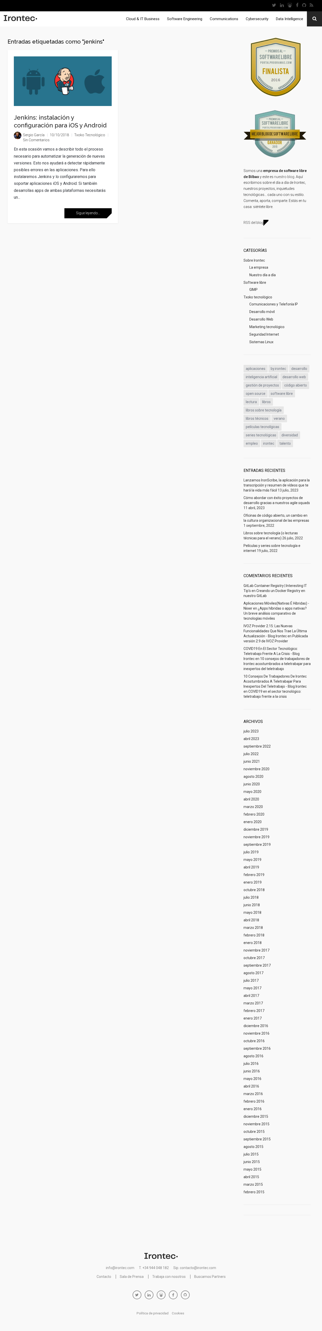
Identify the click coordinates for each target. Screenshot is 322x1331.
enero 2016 (253, 1109)
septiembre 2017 (257, 965)
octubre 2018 (254, 890)
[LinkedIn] (282, 5)
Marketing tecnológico (267, 327)
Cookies (178, 1313)
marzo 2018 (253, 928)
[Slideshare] (290, 5)
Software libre (255, 283)
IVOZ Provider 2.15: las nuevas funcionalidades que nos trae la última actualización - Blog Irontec (275, 631)
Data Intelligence (289, 19)
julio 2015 (251, 1154)
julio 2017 (251, 980)
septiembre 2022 (257, 746)
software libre (282, 394)
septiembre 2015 (257, 1139)
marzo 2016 (253, 1094)
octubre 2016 (254, 1041)
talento (285, 443)
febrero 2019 (254, 875)
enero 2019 (253, 882)
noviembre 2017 (256, 950)
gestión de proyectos (262, 385)
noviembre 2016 (256, 1033)
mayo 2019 (252, 860)
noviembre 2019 (256, 837)
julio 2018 (251, 897)
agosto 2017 (253, 973)
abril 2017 (251, 996)
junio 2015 (252, 1162)
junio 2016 (252, 1071)
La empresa (258, 267)
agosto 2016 (253, 1056)
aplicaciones (255, 369)
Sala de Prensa (132, 1277)
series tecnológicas (261, 435)
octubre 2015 (254, 1132)
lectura (251, 402)
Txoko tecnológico (89, 135)
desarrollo (299, 369)
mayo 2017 (252, 988)
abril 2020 (251, 799)
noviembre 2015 (256, 1124)
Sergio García (34, 135)
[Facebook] (297, 5)
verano (279, 418)
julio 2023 (251, 731)
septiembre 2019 (257, 845)
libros (266, 402)
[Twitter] (274, 5)
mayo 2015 (252, 1169)
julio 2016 (251, 1064)
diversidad (289, 435)
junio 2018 (252, 905)
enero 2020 (253, 822)
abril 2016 (251, 1086)
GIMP (253, 290)
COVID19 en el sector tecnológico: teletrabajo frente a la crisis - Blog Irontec (272, 654)
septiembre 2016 (257, 1048)
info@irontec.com (120, 1268)
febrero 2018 (254, 935)
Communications (224, 19)
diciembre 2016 (256, 1026)
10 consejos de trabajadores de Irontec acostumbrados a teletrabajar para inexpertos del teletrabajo (277, 664)
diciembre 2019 (256, 829)
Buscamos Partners (210, 1277)
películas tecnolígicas (262, 427)
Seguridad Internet (264, 334)
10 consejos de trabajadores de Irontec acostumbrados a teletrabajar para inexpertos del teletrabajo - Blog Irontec (275, 681)
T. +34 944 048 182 (154, 1268)
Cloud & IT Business (142, 19)
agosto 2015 (253, 1147)
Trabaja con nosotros (169, 1277)
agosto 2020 (253, 777)
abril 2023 (251, 739)
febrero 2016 (254, 1101)
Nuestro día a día (262, 275)
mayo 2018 (252, 912)
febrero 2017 (254, 1011)
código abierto (295, 385)
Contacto (104, 1277)
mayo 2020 (252, 792)
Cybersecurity (257, 19)
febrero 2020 (254, 814)
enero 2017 (253, 1018)
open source (255, 394)
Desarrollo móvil (262, 312)
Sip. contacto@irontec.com (194, 1268)
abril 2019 (251, 867)
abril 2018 (251, 920)
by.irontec (278, 369)
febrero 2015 (254, 1192)
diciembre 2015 (256, 1116)
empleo (252, 443)
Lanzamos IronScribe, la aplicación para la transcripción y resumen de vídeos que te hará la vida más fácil (277, 485)
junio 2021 (252, 761)
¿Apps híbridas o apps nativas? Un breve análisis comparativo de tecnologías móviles (275, 613)
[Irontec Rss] (311, 5)
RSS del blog (253, 223)
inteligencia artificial (261, 377)
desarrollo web (294, 377)
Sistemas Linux (261, 342)
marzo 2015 (253, 1184)
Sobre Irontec (254, 260)
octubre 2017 (254, 958)
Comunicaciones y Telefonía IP (273, 304)
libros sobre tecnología (263, 410)
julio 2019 (251, 852)
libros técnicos (257, 418)
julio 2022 (251, 754)
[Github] (304, 5)
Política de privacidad (153, 1313)
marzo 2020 (253, 807)
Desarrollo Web (261, 319)
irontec (268, 443)
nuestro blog (284, 177)
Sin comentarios (36, 140)
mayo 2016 (252, 1079)
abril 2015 (251, 1177)
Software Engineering (184, 19)
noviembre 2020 (256, 769)
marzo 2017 (253, 1003)
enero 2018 (253, 943)
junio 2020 (252, 784)
